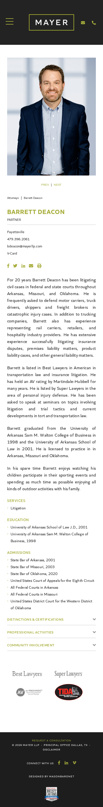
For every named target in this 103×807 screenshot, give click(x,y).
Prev (45, 184)
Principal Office (57, 745)
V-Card (12, 253)
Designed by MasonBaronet (51, 776)
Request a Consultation (51, 740)
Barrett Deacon (33, 198)
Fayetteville (15, 231)
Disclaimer (51, 749)
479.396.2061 (18, 238)
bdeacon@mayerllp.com (24, 245)
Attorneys (13, 198)
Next (58, 184)
